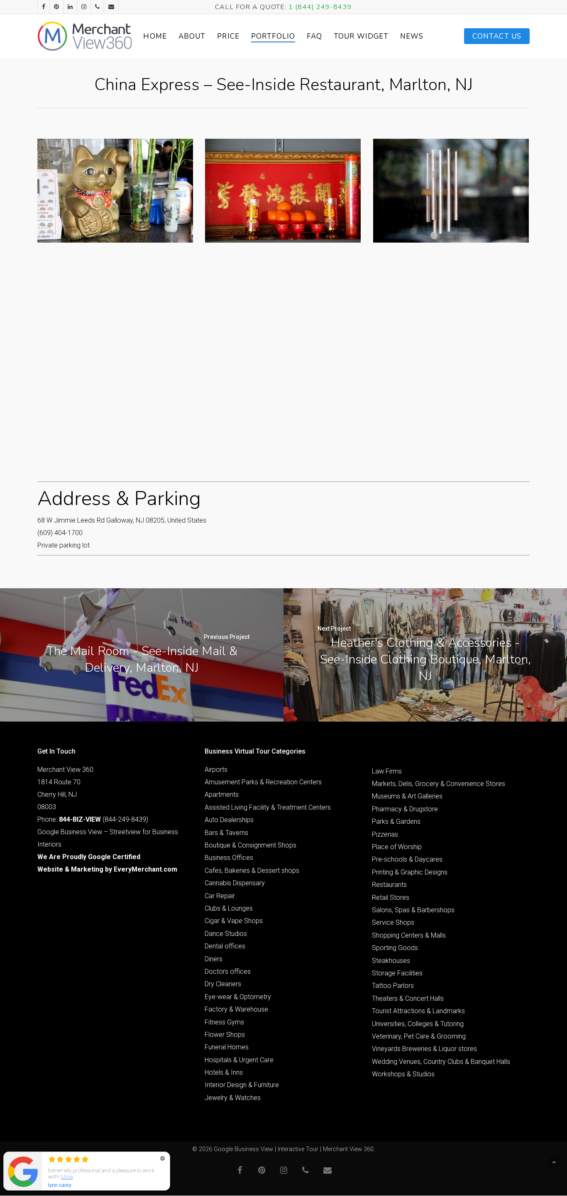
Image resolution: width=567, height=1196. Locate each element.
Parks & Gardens (396, 821)
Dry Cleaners (223, 984)
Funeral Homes (227, 1047)
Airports (216, 770)
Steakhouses (391, 961)
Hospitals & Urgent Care (239, 1060)
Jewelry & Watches (233, 1098)
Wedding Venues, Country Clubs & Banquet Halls (441, 1062)
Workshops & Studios (403, 1074)
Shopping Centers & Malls (409, 935)
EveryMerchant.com (145, 869)
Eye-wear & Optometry (238, 997)
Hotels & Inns (224, 1072)
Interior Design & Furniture (242, 1085)
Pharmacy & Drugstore (405, 809)
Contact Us (496, 36)
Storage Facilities (397, 973)
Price (228, 36)
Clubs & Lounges (229, 908)
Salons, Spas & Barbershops (413, 910)
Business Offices (229, 858)
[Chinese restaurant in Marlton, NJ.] (115, 191)
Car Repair (220, 896)
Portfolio (273, 36)
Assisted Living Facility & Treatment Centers (268, 807)
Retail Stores (390, 897)
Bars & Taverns (226, 833)
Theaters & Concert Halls (408, 998)
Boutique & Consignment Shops (250, 845)
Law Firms (387, 771)
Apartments (222, 794)
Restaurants (389, 885)
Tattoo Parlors (393, 986)
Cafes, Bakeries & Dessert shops (252, 870)
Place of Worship (397, 847)
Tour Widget (361, 36)
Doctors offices (228, 971)
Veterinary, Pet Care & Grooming (419, 1036)
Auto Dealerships (229, 820)
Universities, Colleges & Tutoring (418, 1024)
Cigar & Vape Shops (234, 921)
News (411, 36)
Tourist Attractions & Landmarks (418, 1011)
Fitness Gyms (224, 1022)
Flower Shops (225, 1035)
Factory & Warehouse (236, 1009)
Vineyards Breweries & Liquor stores (424, 1049)
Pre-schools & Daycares (407, 859)
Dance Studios (226, 934)
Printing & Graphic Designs (409, 872)
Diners (213, 959)
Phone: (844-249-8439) (92, 819)
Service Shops (393, 922)
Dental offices (225, 946)
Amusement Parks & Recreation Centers (263, 782)
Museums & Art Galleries (407, 796)
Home (154, 36)
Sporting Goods (395, 948)
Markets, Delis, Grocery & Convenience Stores (438, 784)
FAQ (314, 36)
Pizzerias (385, 834)
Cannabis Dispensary (235, 883)
